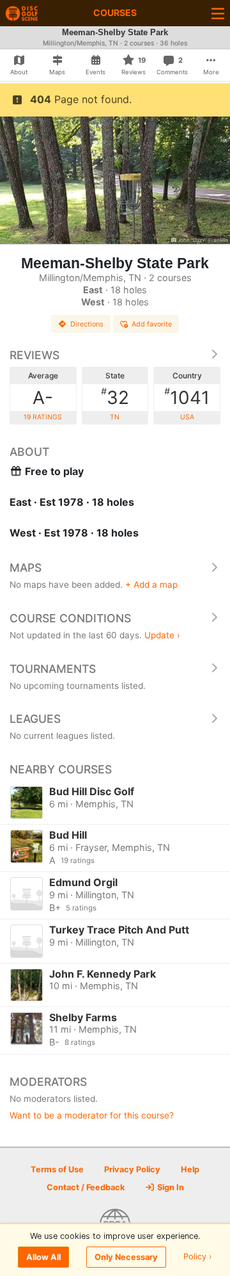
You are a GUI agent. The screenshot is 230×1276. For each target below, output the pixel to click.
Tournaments (53, 668)
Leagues (35, 718)
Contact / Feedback (86, 1187)
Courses (115, 12)
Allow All (43, 1257)
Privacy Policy (132, 1169)
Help (190, 1169)
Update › (162, 635)
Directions (86, 323)
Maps (26, 567)
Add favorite (152, 323)
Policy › (197, 1257)
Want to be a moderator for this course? (92, 1115)
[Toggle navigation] (218, 13)
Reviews (34, 355)
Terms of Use (57, 1169)
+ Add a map (151, 584)
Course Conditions (70, 618)
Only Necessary (126, 1257)
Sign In (169, 1187)
